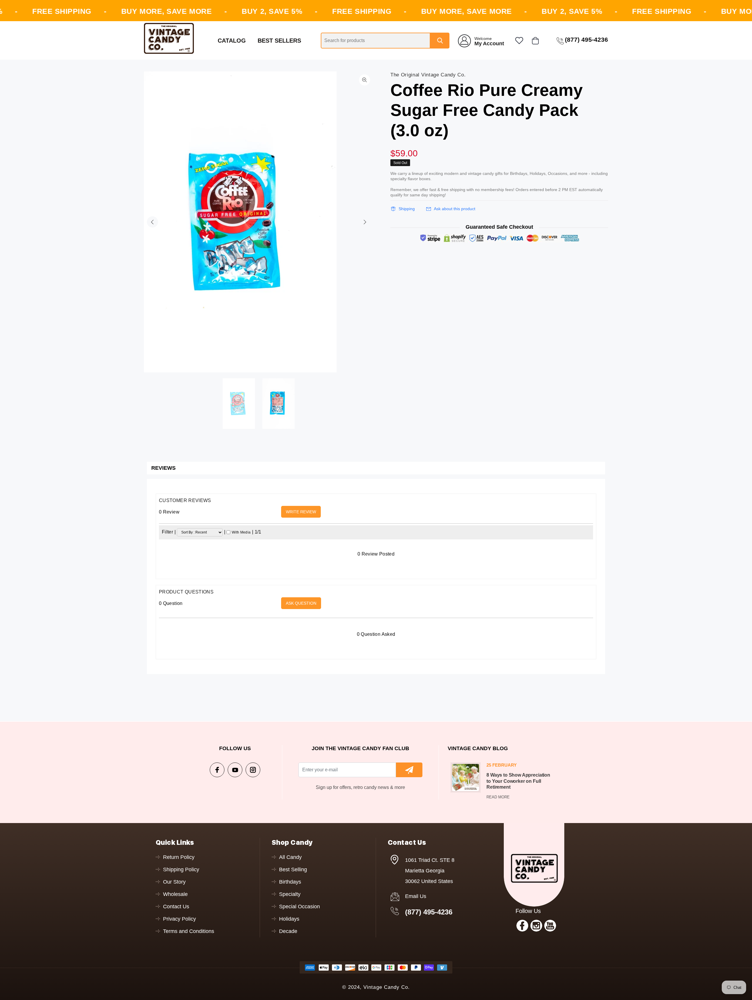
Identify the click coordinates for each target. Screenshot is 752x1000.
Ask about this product (454, 208)
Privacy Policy (179, 919)
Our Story (174, 882)
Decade (288, 931)
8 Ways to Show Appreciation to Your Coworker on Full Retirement (518, 781)
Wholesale (175, 894)
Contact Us (176, 906)
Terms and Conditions (188, 931)
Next (364, 222)
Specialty (290, 894)
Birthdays (290, 882)
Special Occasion (299, 906)
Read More (498, 797)
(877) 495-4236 (428, 912)
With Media (241, 532)
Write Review (301, 511)
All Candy (290, 857)
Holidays (289, 919)
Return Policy (178, 857)
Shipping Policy (181, 869)
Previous (152, 222)
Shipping (407, 208)
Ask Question (301, 603)
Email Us (415, 896)
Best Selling (293, 869)
